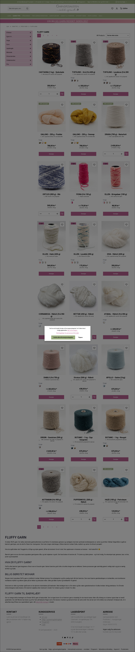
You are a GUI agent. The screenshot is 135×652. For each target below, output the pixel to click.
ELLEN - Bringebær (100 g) (116, 194)
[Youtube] (65, 638)
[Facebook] (63, 638)
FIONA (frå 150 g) (83, 194)
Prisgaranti (45, 622)
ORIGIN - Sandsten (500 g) (51, 437)
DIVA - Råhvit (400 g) (115, 254)
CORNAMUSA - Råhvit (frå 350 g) (51, 315)
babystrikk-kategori (42, 602)
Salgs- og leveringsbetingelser (52, 619)
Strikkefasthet (11, 60)
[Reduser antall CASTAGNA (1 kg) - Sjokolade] (41, 94)
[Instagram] (70, 638)
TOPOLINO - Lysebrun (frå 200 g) (115, 73)
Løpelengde (10, 48)
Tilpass (80, 337)
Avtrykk (76, 333)
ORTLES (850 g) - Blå (51, 194)
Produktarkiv (124, 649)
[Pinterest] (68, 638)
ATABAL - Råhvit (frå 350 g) (115, 314)
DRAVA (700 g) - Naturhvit (116, 134)
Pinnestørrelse (11, 56)
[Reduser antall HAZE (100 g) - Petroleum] (105, 519)
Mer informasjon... (72, 330)
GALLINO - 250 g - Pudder (51, 134)
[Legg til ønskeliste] (62, 42)
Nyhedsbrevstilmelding (105, 649)
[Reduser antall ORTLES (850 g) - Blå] (41, 214)
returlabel (86, 649)
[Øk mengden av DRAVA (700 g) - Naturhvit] (122, 154)
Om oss (44, 617)
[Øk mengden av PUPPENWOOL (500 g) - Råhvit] (89, 519)
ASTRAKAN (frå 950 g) (51, 500)
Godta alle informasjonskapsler (63, 337)
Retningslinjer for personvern (64, 333)
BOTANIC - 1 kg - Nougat (115, 437)
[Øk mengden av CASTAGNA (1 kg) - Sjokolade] (57, 94)
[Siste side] (56, 35)
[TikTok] (72, 638)
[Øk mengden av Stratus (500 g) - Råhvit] (89, 397)
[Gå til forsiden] (67, 8)
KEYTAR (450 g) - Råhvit (83, 314)
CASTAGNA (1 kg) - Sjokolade (51, 72)
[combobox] (16, 8)
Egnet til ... (9, 36)
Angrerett (117, 649)
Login (43, 624)
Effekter (9, 32)
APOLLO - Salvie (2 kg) (115, 377)
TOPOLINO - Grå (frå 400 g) (83, 72)
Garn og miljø (43, 649)
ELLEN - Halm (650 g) (51, 254)
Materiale (9, 52)
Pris (8, 64)
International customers (75, 649)
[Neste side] (52, 35)
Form (8, 44)
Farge (8, 40)
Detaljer (83, 94)
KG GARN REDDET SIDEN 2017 (67, 21)
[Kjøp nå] (62, 94)
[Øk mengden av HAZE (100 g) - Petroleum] (122, 519)
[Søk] (27, 8)
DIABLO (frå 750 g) (51, 377)
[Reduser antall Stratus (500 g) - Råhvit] (73, 397)
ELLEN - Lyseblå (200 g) (83, 254)
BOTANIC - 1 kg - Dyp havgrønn (83, 438)
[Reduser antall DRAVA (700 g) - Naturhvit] (105, 154)
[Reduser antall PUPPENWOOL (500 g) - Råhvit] (73, 519)
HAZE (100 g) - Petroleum (115, 500)
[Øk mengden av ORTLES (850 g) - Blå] (57, 214)
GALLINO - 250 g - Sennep (83, 134)
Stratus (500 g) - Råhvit (83, 377)
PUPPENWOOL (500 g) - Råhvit (83, 501)
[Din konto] (117, 8)
